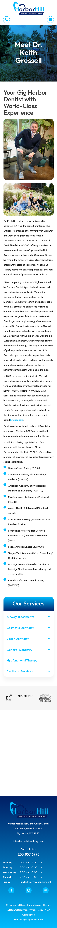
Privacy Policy (35, 909)
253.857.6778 (29, 854)
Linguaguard (16, 419)
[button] (50, 19)
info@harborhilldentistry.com (28, 841)
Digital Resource (34, 919)
